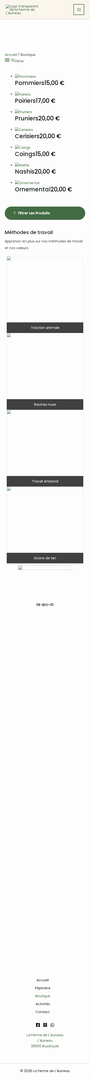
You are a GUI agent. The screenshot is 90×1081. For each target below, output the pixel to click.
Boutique (42, 996)
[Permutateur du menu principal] (78, 9)
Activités (43, 1004)
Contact (43, 1011)
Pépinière (42, 988)
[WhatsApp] (52, 1025)
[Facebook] (38, 1025)
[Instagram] (45, 1025)
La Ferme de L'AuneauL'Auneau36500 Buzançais (45, 1040)
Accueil (11, 54)
